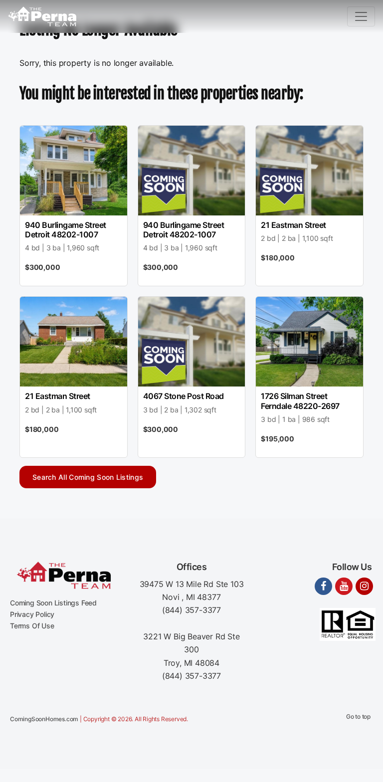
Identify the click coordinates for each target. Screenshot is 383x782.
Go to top (358, 716)
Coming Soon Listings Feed (53, 602)
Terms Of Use (32, 625)
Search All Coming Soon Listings (87, 477)
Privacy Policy (32, 614)
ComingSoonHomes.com (44, 719)
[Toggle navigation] (361, 16)
